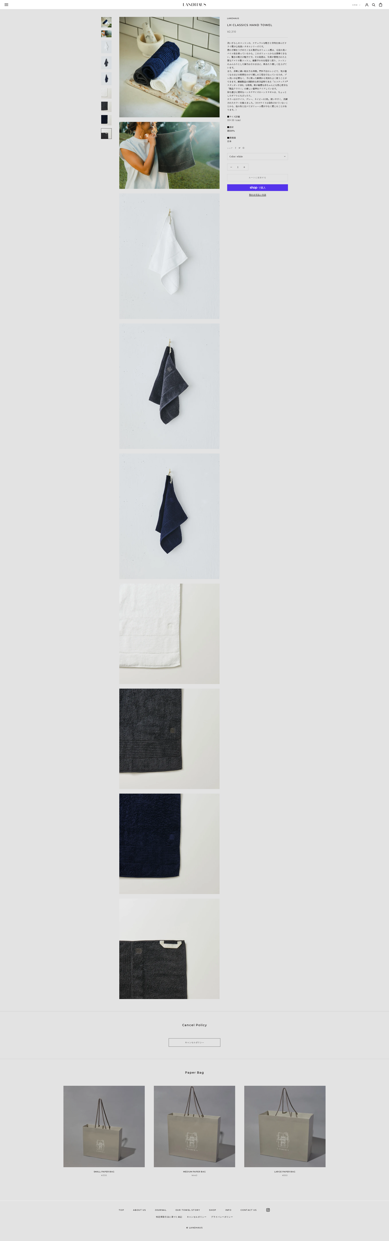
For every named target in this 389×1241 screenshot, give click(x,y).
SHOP (212, 1210)
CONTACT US (249, 1210)
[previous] (9, 1128)
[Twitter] (239, 148)
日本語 (355, 5)
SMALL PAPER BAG (104, 1172)
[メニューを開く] (6, 4)
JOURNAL (160, 1210)
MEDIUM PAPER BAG (194, 1172)
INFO (228, 1210)
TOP (121, 1210)
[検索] (373, 4)
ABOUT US (139, 1210)
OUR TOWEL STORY (188, 1210)
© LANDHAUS (194, 1227)
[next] (379, 1128)
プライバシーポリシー (222, 1217)
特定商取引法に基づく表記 (169, 1217)
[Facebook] (235, 148)
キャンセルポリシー (194, 1042)
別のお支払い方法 (257, 194)
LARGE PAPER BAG (284, 1172)
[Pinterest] (243, 148)
